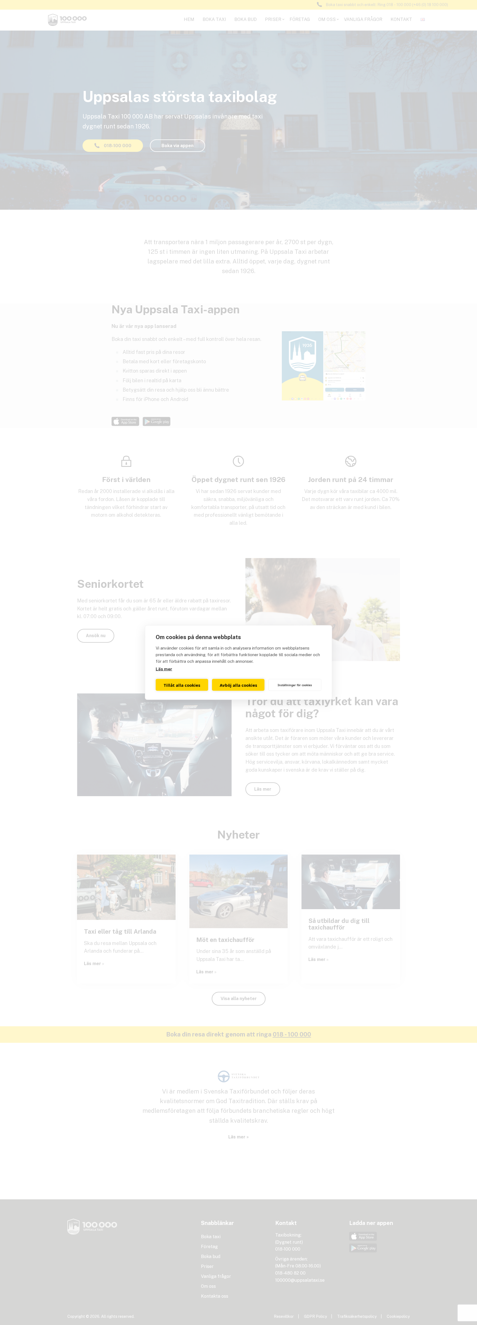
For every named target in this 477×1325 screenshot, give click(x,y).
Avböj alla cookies (238, 685)
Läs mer (164, 669)
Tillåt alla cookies (182, 685)
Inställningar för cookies (295, 685)
